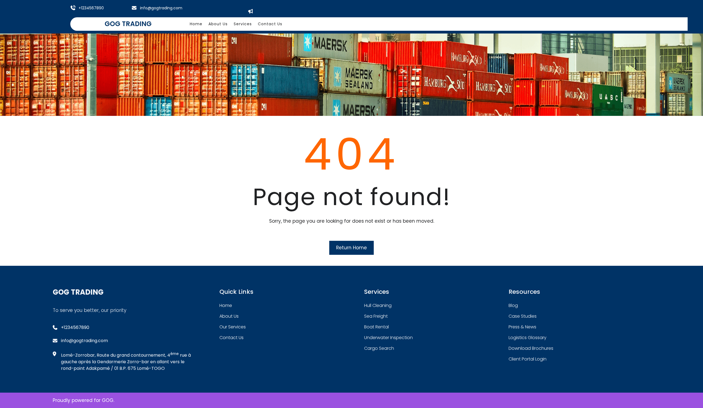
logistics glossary (527, 337)
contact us (231, 337)
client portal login (527, 359)
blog (513, 305)
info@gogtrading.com (161, 8)
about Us (229, 316)
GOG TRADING (128, 23)
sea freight (376, 316)
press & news (522, 327)
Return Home (351, 247)
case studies (523, 316)
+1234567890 (91, 8)
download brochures (531, 348)
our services (232, 327)
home (225, 305)
